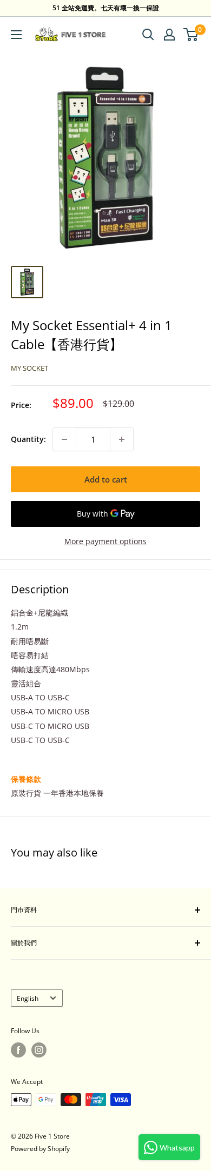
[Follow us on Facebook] (18, 1050)
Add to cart (105, 479)
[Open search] (148, 35)
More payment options (105, 541)
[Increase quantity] (121, 439)
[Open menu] (16, 34)
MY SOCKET (29, 368)
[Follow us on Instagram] (39, 1050)
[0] (191, 34)
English (27, 998)
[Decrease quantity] (64, 439)
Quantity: (28, 439)
